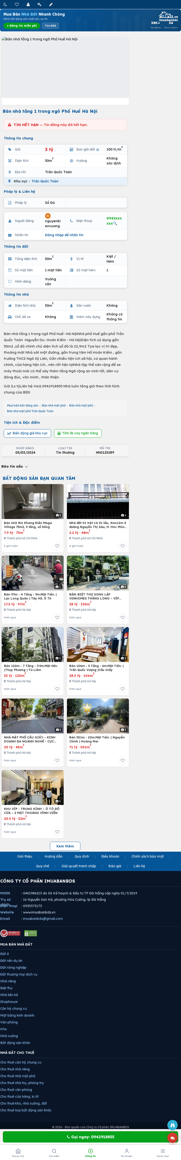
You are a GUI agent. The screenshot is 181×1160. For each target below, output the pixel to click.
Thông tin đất (16, 246)
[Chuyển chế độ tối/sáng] (5, 4)
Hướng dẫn (53, 856)
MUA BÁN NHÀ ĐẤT (16, 944)
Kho (3, 1029)
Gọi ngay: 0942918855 (92, 1137)
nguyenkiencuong (53, 221)
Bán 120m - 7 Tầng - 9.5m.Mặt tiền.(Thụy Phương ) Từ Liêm (31, 668)
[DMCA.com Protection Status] (30, 933)
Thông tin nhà (16, 294)
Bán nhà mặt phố (54, 405)
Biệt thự (6, 988)
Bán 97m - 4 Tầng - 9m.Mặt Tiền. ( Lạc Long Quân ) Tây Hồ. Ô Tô (30, 596)
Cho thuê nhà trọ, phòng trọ (22, 1083)
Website (7, 912)
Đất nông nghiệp (13, 967)
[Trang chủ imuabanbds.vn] (168, 16)
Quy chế (42, 866)
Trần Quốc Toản (45, 181)
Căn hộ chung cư (13, 1008)
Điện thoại (8, 906)
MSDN (5, 893)
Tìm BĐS (50, 25)
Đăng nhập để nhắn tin (64, 235)
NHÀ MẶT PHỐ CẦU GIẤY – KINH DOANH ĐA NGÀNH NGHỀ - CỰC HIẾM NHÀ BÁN (29, 739)
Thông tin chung (18, 138)
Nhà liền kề (9, 995)
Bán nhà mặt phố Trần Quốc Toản (30, 411)
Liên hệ (139, 866)
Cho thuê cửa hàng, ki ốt (19, 1096)
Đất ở (4, 954)
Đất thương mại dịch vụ (18, 974)
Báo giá (114, 866)
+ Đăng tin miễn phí (22, 25)
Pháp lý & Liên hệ (19, 191)
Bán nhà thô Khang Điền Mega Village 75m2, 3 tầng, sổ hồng (28, 525)
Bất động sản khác (15, 1043)
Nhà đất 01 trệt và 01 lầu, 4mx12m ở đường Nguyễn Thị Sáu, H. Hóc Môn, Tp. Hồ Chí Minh (97, 525)
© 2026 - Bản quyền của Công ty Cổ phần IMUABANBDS (90, 1127)
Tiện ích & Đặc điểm (22, 422)
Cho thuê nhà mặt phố (17, 1076)
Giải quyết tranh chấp (79, 866)
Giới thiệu (24, 856)
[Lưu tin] (57, 546)
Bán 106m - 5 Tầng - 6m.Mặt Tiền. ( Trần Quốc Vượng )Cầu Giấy (96, 668)
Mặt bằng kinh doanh (17, 1015)
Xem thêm (65, 846)
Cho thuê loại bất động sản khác (26, 1110)
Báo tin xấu (12, 466)
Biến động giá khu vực (30, 433)
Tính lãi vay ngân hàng (80, 433)
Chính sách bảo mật (148, 856)
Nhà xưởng (9, 1036)
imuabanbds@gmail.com (43, 919)
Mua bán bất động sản (22, 405)
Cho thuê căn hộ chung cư (20, 1062)
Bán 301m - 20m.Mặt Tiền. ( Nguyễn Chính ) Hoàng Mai (97, 739)
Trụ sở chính (5, 902)
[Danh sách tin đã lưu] (17, 4)
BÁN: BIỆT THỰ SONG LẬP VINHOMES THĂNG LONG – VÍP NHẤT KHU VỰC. (94, 596)
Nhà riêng (8, 981)
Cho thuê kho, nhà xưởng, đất (23, 1103)
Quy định (82, 856)
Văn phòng (9, 1022)
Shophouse (9, 1002)
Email (5, 919)
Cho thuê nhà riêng (15, 1069)
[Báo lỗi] (172, 1125)
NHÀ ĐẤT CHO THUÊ (17, 1053)
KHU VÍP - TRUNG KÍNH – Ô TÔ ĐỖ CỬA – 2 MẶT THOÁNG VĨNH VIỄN (31, 811)
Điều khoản (110, 856)
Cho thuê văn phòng (16, 1090)
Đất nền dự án (11, 961)
